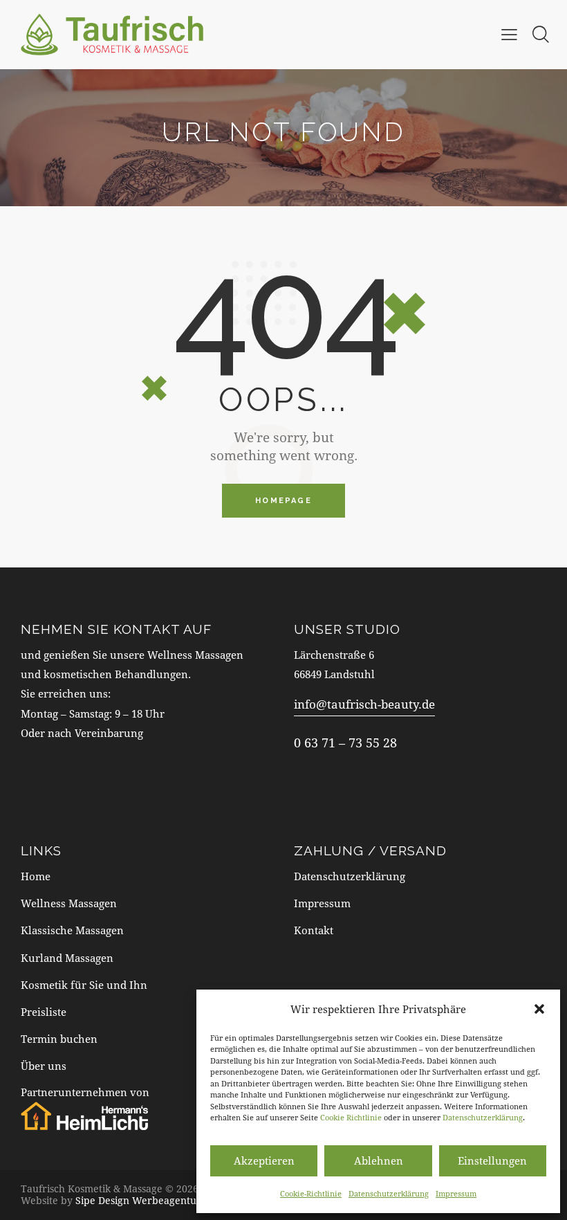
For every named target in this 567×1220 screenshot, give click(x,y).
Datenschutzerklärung (483, 1117)
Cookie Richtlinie (351, 1117)
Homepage (283, 500)
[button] (539, 1009)
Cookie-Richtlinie (311, 1193)
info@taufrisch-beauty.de (364, 704)
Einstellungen (492, 1160)
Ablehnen (378, 1160)
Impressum (456, 1193)
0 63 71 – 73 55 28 (345, 742)
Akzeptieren (264, 1160)
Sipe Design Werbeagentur (138, 1200)
